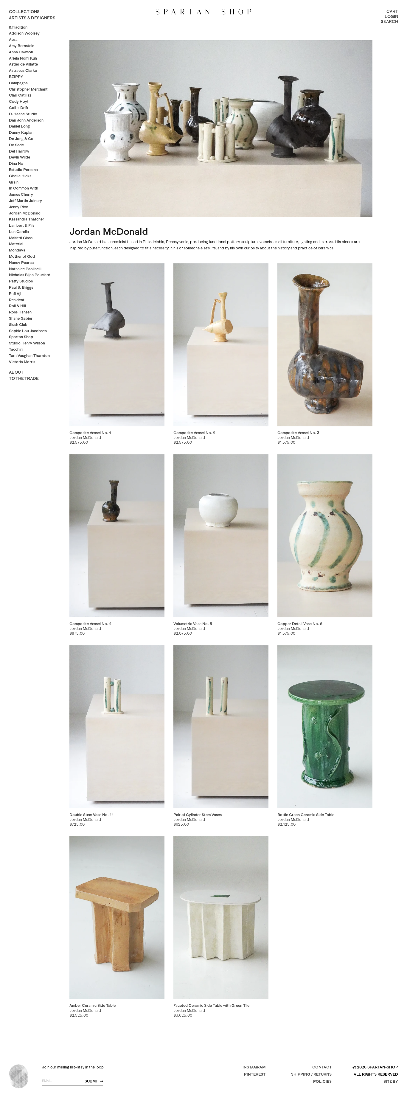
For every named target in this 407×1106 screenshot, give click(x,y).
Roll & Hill (17, 306)
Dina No (16, 163)
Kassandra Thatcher (26, 219)
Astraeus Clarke (23, 70)
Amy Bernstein (21, 46)
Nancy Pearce (21, 262)
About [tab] (16, 372)
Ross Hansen (20, 312)
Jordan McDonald (25, 213)
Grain (13, 182)
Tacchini (16, 349)
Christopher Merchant (28, 89)
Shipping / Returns (311, 1074)
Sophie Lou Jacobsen (28, 331)
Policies (322, 1081)
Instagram (254, 1067)
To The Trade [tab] (24, 378)
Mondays (17, 250)
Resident (16, 300)
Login (391, 16)
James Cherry (21, 194)
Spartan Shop (21, 337)
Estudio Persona (23, 169)
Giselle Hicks (20, 176)
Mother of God (22, 256)
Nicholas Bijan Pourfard (29, 275)
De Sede (16, 145)
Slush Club (18, 324)
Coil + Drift (18, 107)
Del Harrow (19, 151)
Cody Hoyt (19, 101)
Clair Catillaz (20, 95)
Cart (392, 11)
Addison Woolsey (24, 33)
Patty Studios (21, 281)
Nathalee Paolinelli (25, 269)
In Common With (23, 188)
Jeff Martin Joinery (25, 200)
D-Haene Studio (23, 114)
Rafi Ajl (15, 293)
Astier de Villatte (23, 64)
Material (16, 244)
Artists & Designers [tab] (32, 17)
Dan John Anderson (26, 120)
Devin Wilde (19, 157)
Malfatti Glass (20, 238)
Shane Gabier (20, 318)
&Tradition (18, 27)
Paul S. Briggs (21, 287)
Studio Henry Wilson (27, 343)
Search (389, 21)
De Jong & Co (21, 138)
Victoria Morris (22, 362)
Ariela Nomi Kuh (23, 58)
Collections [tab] (24, 11)
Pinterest (254, 1074)
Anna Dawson (21, 52)
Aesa (13, 39)
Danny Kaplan (21, 132)
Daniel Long (19, 126)
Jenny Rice (18, 207)
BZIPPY (16, 76)
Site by (390, 1081)
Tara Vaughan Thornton (29, 355)
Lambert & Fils (21, 225)
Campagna (18, 83)
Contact (322, 1067)
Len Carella (19, 231)
